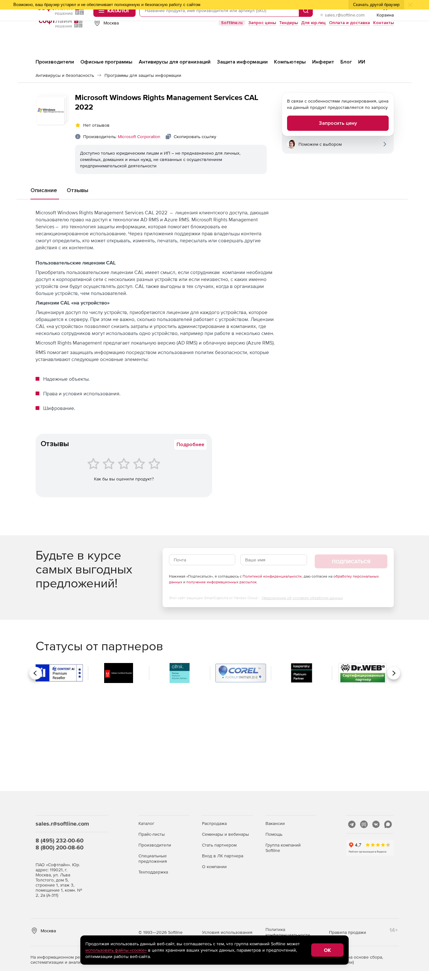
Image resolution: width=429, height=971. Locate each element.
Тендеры (288, 22)
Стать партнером (219, 844)
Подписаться (351, 561)
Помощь (273, 834)
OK (327, 950)
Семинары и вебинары (225, 834)
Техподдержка (153, 871)
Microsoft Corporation (139, 136)
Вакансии (275, 823)
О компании (214, 866)
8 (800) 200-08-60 (60, 847)
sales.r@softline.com (345, 14)
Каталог (146, 823)
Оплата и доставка (349, 22)
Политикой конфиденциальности (272, 576)
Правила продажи (347, 932)
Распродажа (214, 823)
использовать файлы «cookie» (116, 950)
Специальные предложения (152, 858)
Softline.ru (232, 22)
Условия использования (227, 932)
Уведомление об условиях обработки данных (302, 598)
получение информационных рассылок (221, 582)
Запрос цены (262, 22)
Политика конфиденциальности (287, 932)
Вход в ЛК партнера (222, 855)
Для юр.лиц (313, 22)
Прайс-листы (151, 834)
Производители (154, 844)
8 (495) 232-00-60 (60, 840)
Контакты (383, 22)
